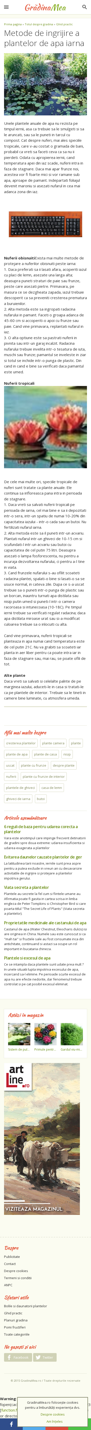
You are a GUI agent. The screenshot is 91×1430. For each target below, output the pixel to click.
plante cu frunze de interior (44, 776)
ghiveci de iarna (18, 798)
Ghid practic (64, 24)
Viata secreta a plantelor (26, 887)
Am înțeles (55, 1421)
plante (76, 743)
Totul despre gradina (39, 24)
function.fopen (13, 1410)
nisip (67, 754)
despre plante (64, 765)
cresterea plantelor (21, 743)
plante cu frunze (33, 765)
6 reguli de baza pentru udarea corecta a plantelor (41, 829)
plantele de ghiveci (20, 787)
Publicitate (12, 1256)
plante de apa (17, 754)
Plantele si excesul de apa (27, 958)
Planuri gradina (16, 1320)
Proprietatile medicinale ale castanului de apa (45, 923)
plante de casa (45, 754)
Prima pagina (13, 24)
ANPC (8, 1285)
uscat (10, 765)
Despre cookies (16, 1271)
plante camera (53, 743)
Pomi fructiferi (15, 1327)
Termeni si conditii (18, 1278)
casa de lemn (51, 787)
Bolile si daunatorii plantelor (25, 1306)
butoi (41, 798)
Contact (10, 1263)
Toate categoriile (17, 1334)
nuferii (11, 776)
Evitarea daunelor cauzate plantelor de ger (43, 857)
